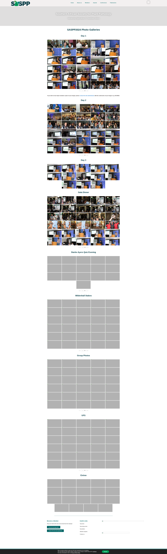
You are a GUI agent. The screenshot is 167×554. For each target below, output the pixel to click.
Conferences (103, 2)
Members (87, 2)
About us (79, 2)
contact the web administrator (87, 95)
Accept (105, 551)
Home (72, 2)
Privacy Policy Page (75, 552)
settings (94, 551)
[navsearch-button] (148, 2)
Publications (113, 2)
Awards (95, 2)
